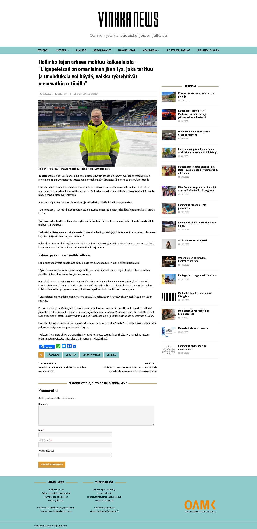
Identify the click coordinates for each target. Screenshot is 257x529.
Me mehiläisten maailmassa (193, 328)
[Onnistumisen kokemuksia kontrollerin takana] (169, 261)
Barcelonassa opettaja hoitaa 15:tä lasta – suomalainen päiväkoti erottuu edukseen (198, 169)
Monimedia (149, 50)
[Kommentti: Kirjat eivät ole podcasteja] (169, 208)
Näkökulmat (126, 50)
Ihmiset (81, 50)
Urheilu (86, 93)
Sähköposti (44, 440)
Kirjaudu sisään (208, 50)
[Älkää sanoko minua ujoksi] (169, 244)
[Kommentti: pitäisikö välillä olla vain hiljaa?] (169, 226)
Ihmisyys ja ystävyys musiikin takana (197, 275)
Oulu (79, 93)
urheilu (111, 355)
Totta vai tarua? (178, 50)
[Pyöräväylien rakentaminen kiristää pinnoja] (169, 97)
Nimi (40, 430)
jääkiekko (53, 355)
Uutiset (61, 50)
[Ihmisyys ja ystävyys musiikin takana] (169, 279)
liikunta (71, 355)
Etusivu (43, 50)
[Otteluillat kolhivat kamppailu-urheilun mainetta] (169, 135)
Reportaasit (102, 50)
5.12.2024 (48, 93)
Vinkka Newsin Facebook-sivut (56, 511)
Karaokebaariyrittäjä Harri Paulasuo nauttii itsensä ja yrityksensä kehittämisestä (192, 113)
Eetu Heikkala (64, 93)
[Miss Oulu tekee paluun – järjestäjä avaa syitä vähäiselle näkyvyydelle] (169, 191)
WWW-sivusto (46, 450)
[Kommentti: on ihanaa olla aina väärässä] (169, 349)
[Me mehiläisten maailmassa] (169, 332)
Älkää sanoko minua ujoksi (192, 240)
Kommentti (44, 404)
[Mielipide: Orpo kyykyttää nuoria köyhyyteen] (169, 297)
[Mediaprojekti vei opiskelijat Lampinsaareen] (169, 314)
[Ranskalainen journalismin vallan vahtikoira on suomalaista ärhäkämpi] (169, 153)
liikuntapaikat (91, 355)
